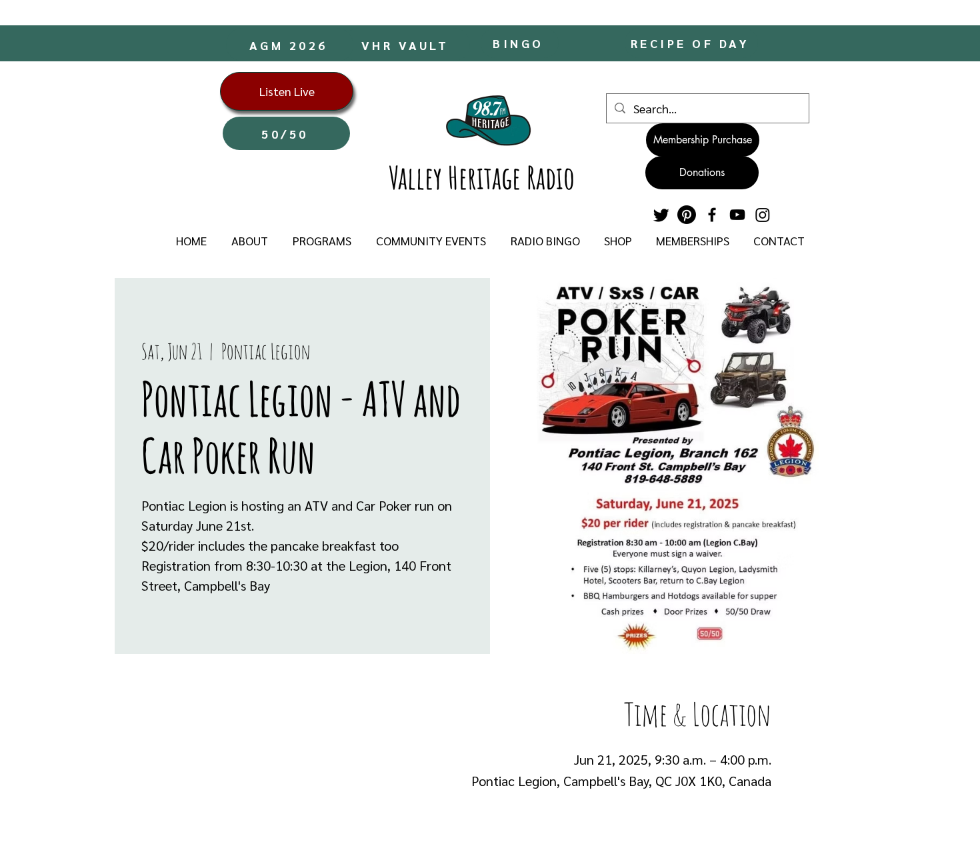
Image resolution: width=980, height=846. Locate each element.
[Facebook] (712, 214)
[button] (249, 240)
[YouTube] (737, 214)
